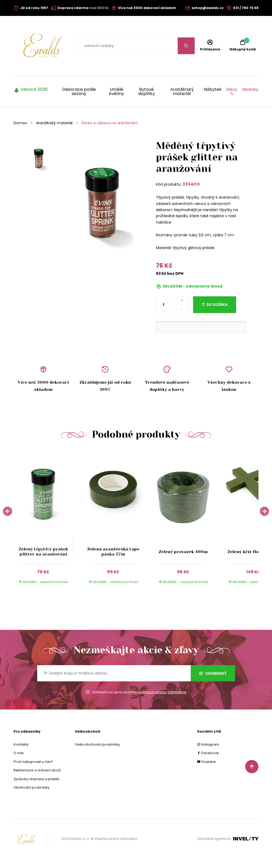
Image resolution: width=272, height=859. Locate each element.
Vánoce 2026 (34, 89)
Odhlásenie (177, 692)
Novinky (250, 89)
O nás (19, 752)
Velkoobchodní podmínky (97, 744)
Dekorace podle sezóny (79, 91)
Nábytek (213, 89)
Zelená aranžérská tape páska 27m (113, 551)
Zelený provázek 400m (183, 551)
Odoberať (215, 673)
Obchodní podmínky (31, 787)
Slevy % (231, 91)
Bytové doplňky (146, 91)
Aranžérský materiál (182, 91)
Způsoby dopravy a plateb (37, 778)
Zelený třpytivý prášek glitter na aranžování (43, 551)
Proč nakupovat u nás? (33, 761)
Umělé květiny (116, 91)
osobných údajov (151, 692)
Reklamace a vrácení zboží (37, 770)
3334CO (191, 184)
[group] (48, 521)
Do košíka (217, 304)
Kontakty (21, 744)
